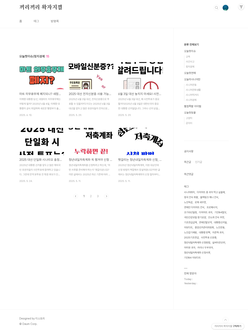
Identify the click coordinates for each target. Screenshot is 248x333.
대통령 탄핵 (204, 232)
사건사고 (190, 61)
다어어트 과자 (205, 212)
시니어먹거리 (192, 94)
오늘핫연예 (190, 72)
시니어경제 (191, 99)
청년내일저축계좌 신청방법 (197, 242)
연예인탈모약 (205, 222)
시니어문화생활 (193, 89)
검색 (217, 8)
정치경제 (190, 66)
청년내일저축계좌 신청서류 (197, 252)
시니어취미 (189, 192)
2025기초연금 (191, 237)
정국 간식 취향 (191, 197)
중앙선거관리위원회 (204, 227)
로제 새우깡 (200, 202)
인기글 (198, 162)
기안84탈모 (220, 212)
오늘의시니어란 (192, 79)
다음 (106, 196)
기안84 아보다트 (192, 257)
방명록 (55, 21)
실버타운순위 (218, 242)
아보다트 (188, 227)
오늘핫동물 (190, 112)
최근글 (187, 162)
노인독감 (188, 202)
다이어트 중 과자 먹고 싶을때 (211, 192)
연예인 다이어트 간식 (194, 207)
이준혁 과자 (218, 232)
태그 (36, 21)
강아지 (189, 123)
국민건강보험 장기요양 (195, 217)
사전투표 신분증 (208, 237)
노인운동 (220, 227)
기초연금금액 (190, 222)
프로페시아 (212, 207)
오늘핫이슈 (190, 51)
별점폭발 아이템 (192, 106)
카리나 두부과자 (205, 247)
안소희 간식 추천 (216, 217)
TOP (225, 320)
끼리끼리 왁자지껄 (40, 7)
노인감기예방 (190, 232)
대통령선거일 (220, 222)
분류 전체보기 (191, 44)
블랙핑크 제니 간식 (209, 197)
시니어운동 (191, 84)
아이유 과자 (189, 247)
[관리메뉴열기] (241, 7)
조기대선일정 (190, 212)
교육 (188, 56)
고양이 (189, 118)
